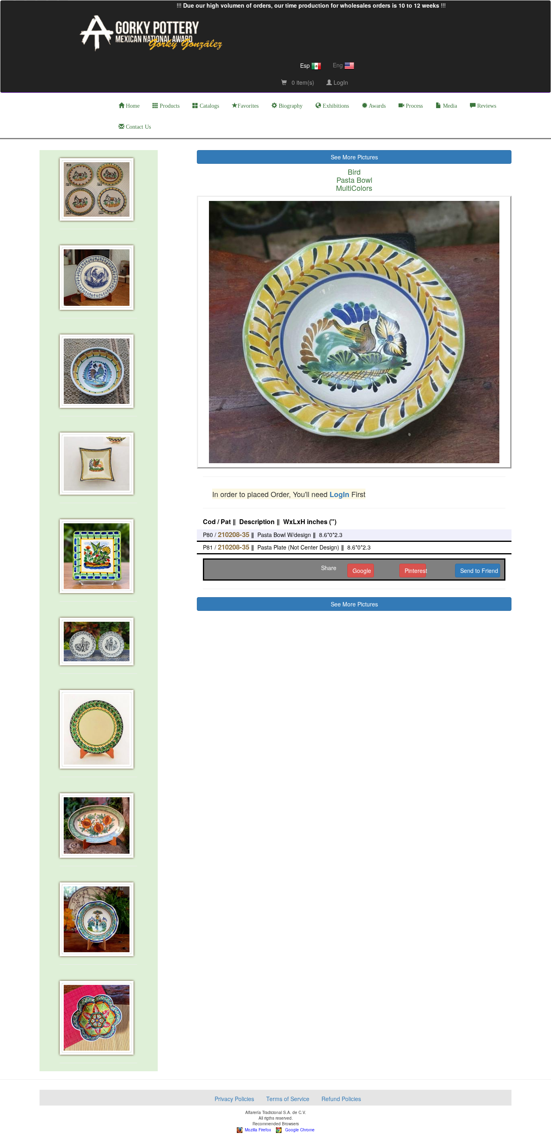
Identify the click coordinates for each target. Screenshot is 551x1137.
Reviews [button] (486, 106)
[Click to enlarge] (98, 189)
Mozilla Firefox (256, 1130)
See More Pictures (354, 157)
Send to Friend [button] (479, 570)
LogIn (340, 82)
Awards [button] (376, 106)
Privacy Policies (234, 1099)
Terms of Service (287, 1099)
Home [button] (132, 106)
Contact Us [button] (137, 127)
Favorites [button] (248, 106)
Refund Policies (341, 1099)
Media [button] (449, 106)
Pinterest (415, 570)
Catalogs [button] (208, 106)
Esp (305, 65)
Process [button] (413, 106)
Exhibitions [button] (335, 106)
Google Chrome (298, 1130)
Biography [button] (290, 106)
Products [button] (168, 106)
